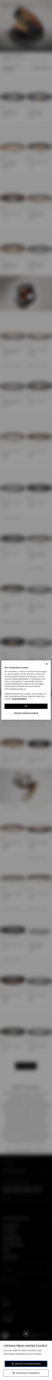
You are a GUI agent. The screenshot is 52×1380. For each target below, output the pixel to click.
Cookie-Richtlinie (19, 699)
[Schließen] (46, 664)
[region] (26, 690)
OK (26, 706)
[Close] (26, 1333)
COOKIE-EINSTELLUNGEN (26, 713)
